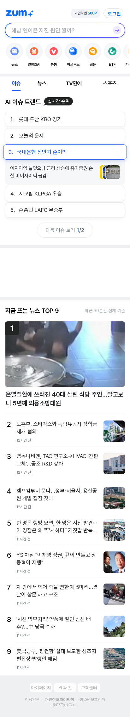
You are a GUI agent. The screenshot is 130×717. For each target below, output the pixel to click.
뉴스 (42, 83)
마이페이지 (41, 687)
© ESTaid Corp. (65, 705)
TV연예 (74, 83)
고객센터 (89, 687)
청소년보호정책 (92, 699)
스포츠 (110, 83)
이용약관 (32, 699)
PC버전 (65, 687)
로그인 (114, 13)
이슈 (16, 83)
